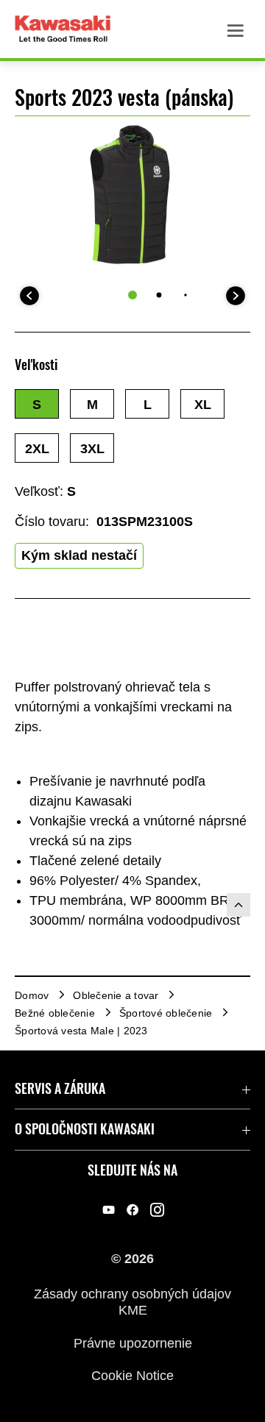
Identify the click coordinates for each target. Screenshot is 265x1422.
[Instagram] (157, 1210)
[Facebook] (133, 1210)
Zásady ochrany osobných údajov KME (132, 1302)
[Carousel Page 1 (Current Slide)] (132, 295)
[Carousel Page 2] (159, 295)
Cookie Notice (132, 1375)
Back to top (238, 905)
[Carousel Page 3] (185, 295)
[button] (37, 404)
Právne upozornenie (133, 1342)
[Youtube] (109, 1210)
